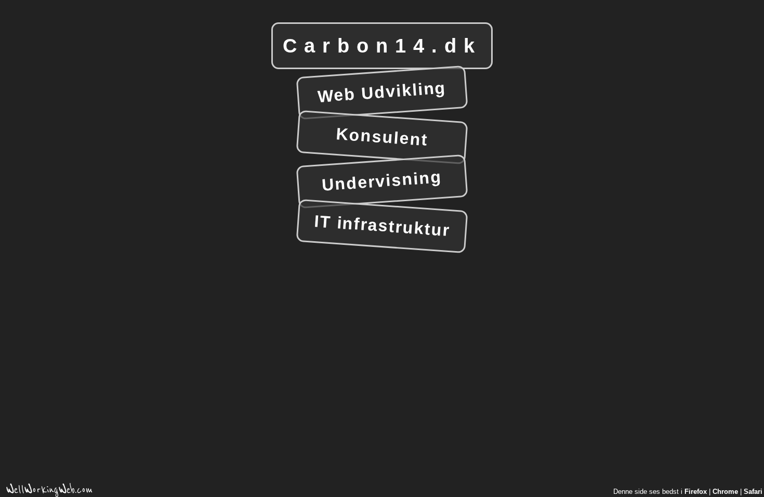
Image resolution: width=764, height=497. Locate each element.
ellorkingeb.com (49, 491)
